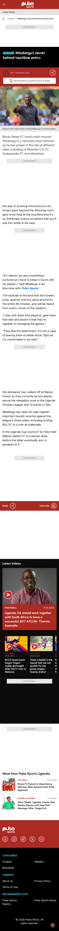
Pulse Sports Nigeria (9, 902)
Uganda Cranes (26, 798)
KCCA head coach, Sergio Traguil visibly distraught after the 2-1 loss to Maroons (15, 665)
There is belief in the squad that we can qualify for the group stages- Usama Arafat (41, 665)
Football (11, 18)
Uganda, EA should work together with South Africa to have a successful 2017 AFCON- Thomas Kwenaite (28, 619)
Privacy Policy (42, 880)
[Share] (53, 73)
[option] (16, 656)
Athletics (39, 861)
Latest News (8, 12)
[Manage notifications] (52, 925)
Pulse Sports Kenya (45, 900)
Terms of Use (10, 887)
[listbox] (31, 655)
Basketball (8, 867)
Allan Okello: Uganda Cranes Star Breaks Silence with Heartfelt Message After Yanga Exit (36, 805)
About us (7, 880)
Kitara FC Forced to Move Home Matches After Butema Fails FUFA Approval (36, 787)
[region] (29, 655)
